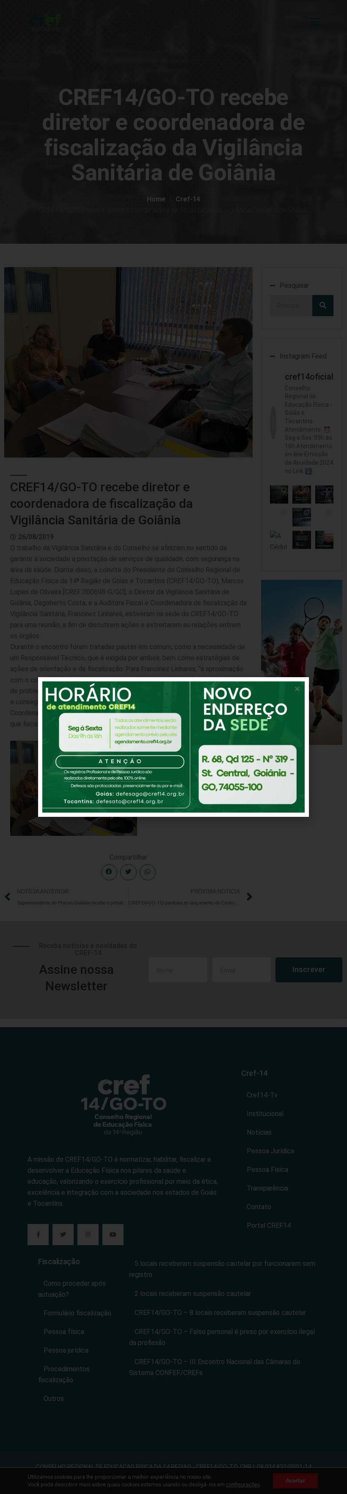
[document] (173, 747)
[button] (297, 689)
